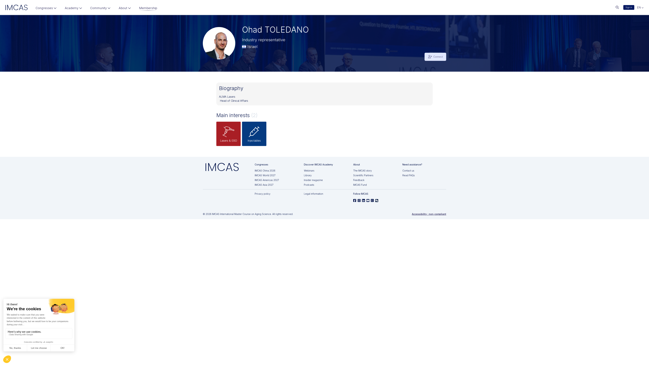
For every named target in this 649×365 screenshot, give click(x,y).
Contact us (408, 170)
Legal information (313, 193)
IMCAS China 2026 (265, 170)
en (639, 7)
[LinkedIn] (363, 200)
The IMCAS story (362, 170)
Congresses (44, 8)
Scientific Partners (363, 175)
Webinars (309, 170)
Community (98, 8)
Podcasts (309, 184)
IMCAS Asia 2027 (264, 184)
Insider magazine (313, 180)
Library (308, 175)
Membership (148, 8)
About (123, 8)
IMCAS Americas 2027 (267, 180)
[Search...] (617, 7)
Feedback (358, 180)
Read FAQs (408, 175)
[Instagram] (359, 200)
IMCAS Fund (360, 184)
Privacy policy (262, 193)
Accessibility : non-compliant (429, 214)
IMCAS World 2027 (265, 175)
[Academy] (73, 8)
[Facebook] (354, 200)
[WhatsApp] (372, 200)
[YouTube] (367, 200)
